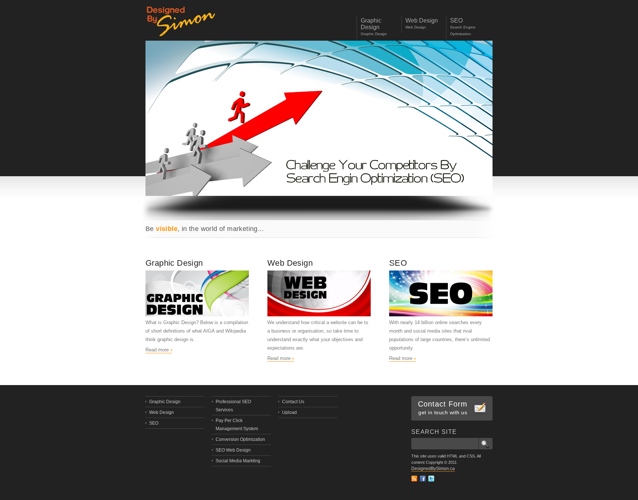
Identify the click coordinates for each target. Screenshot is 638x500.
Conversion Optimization (240, 439)
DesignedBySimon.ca (433, 468)
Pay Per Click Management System (237, 424)
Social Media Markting (238, 460)
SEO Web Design (233, 450)
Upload (289, 412)
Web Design (290, 263)
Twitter (431, 479)
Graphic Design (174, 263)
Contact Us (293, 401)
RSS (414, 479)
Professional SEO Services (233, 405)
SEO (398, 263)
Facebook (423, 479)
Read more (157, 350)
